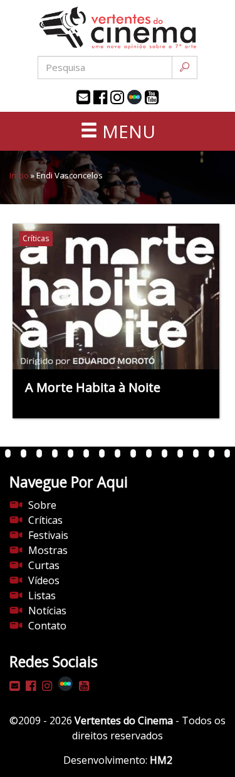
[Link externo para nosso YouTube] (152, 97)
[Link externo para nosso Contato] (83, 97)
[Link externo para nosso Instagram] (117, 97)
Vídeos (44, 580)
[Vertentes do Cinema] (117, 28)
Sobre (42, 505)
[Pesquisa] (184, 67)
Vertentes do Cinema (124, 720)
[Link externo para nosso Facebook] (100, 97)
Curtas (44, 565)
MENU (126, 131)
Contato (47, 626)
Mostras (48, 550)
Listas (42, 595)
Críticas (45, 520)
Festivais (48, 535)
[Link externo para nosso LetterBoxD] (134, 97)
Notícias (47, 610)
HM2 (161, 760)
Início (19, 175)
